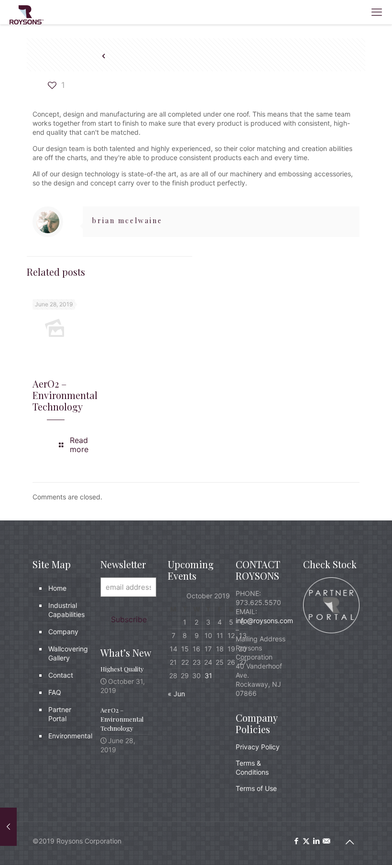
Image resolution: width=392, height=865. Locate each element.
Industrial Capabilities (66, 609)
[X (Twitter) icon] (306, 840)
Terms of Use (256, 788)
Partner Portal (59, 714)
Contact (60, 675)
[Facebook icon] (296, 840)
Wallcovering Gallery (66, 653)
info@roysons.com (264, 620)
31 (208, 675)
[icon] (326, 840)
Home (57, 588)
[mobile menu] (377, 12)
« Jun (176, 694)
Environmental (66, 736)
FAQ (54, 692)
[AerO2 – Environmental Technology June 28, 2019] (8, 827)
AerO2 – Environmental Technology (65, 395)
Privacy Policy (258, 747)
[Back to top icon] (349, 842)
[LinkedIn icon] (316, 840)
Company (63, 631)
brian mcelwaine (127, 220)
